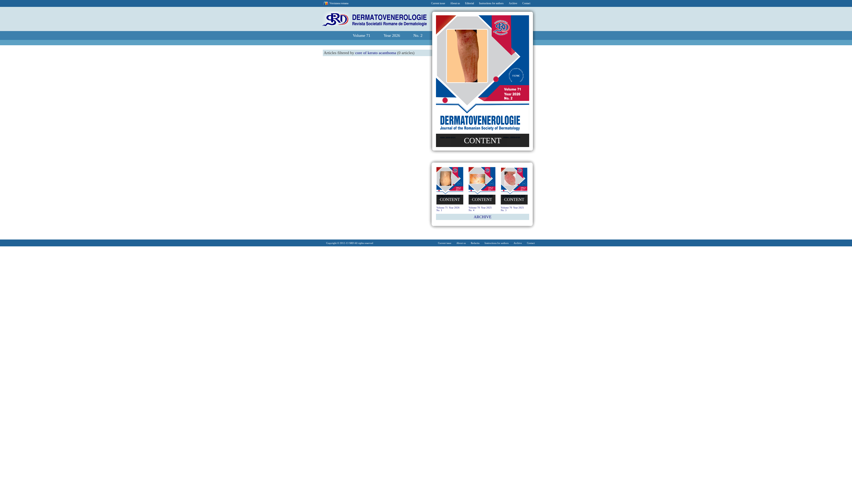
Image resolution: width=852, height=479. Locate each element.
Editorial (469, 3)
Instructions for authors (491, 3)
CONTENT (482, 140)
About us (455, 3)
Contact (526, 3)
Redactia (475, 243)
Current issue (438, 3)
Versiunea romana (338, 3)
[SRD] (374, 25)
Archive (513, 3)
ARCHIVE (482, 217)
